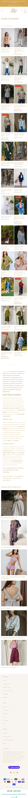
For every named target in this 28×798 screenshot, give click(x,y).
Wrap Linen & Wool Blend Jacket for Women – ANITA (7, 134)
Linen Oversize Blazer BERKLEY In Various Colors (19, 135)
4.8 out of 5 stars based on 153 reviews (14, 794)
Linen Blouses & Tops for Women (12, 638)
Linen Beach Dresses (8, 517)
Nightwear (6, 713)
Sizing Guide (6, 687)
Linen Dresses (5, 608)
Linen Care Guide (8, 690)
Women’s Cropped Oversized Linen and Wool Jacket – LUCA (20, 106)
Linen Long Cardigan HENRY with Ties (19, 246)
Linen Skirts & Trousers (8, 667)
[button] (2, 10)
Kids (4, 717)
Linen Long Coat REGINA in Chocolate (7, 246)
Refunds (5, 697)
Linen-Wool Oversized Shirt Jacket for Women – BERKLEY (7, 353)
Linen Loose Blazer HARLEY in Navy (18, 190)
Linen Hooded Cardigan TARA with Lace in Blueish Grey (7, 106)
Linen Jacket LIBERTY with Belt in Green (6, 327)
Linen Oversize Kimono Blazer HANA (20, 353)
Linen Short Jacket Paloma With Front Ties (20, 272)
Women (5, 706)
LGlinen (11, 787)
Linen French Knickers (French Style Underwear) (13, 577)
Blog (4, 743)
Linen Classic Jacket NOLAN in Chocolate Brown (6, 190)
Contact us (6, 684)
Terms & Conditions (8, 740)
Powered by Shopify (17, 787)
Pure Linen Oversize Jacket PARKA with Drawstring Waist (19, 163)
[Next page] (18, 364)
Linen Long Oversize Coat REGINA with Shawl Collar (7, 163)
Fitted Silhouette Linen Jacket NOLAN (6, 49)
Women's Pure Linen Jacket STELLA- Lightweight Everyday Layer (19, 50)
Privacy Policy (7, 736)
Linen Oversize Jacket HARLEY (6, 272)
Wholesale (6, 720)
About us (5, 733)
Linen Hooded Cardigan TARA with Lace (7, 77)
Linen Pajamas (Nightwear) (10, 547)
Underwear (6, 710)
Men (4, 723)
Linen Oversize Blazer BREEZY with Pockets (6, 298)
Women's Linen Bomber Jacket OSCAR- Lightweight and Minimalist (20, 78)
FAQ (4, 680)
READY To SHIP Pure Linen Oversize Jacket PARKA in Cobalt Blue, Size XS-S (19, 218)
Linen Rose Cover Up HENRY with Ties (6, 217)
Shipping (5, 694)
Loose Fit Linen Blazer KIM (19, 327)
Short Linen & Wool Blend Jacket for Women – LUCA (20, 299)
